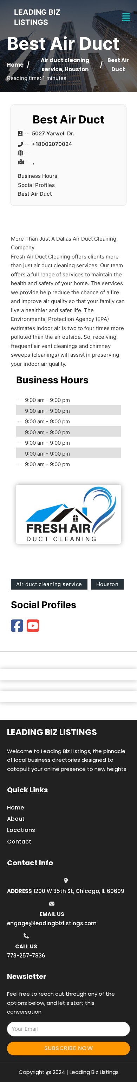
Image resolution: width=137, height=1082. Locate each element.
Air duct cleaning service (49, 584)
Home (15, 64)
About (16, 819)
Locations (21, 830)
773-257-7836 (26, 955)
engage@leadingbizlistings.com (52, 923)
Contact (19, 842)
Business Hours (37, 176)
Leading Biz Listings (52, 732)
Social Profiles (36, 185)
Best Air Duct (35, 193)
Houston (77, 69)
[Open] (126, 17)
